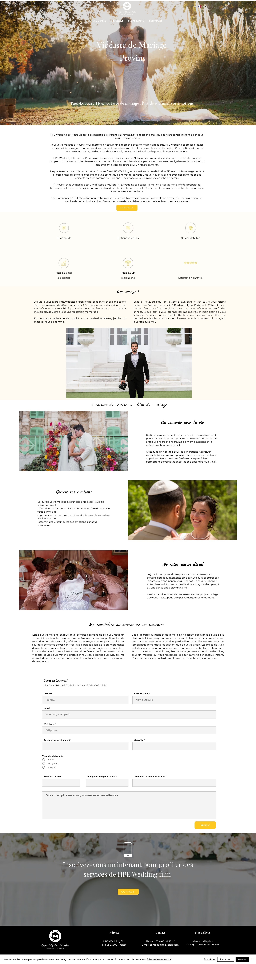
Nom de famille (142, 694)
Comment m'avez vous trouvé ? (150, 776)
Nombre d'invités (52, 776)
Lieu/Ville (138, 740)
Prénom (48, 694)
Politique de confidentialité (202, 944)
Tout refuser (225, 959)
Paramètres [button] (209, 959)
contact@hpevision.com (164, 944)
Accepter (242, 959)
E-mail (47, 708)
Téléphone (49, 724)
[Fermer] (252, 959)
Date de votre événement (57, 740)
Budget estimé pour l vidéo (101, 776)
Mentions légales (202, 941)
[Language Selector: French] (202, 6)
